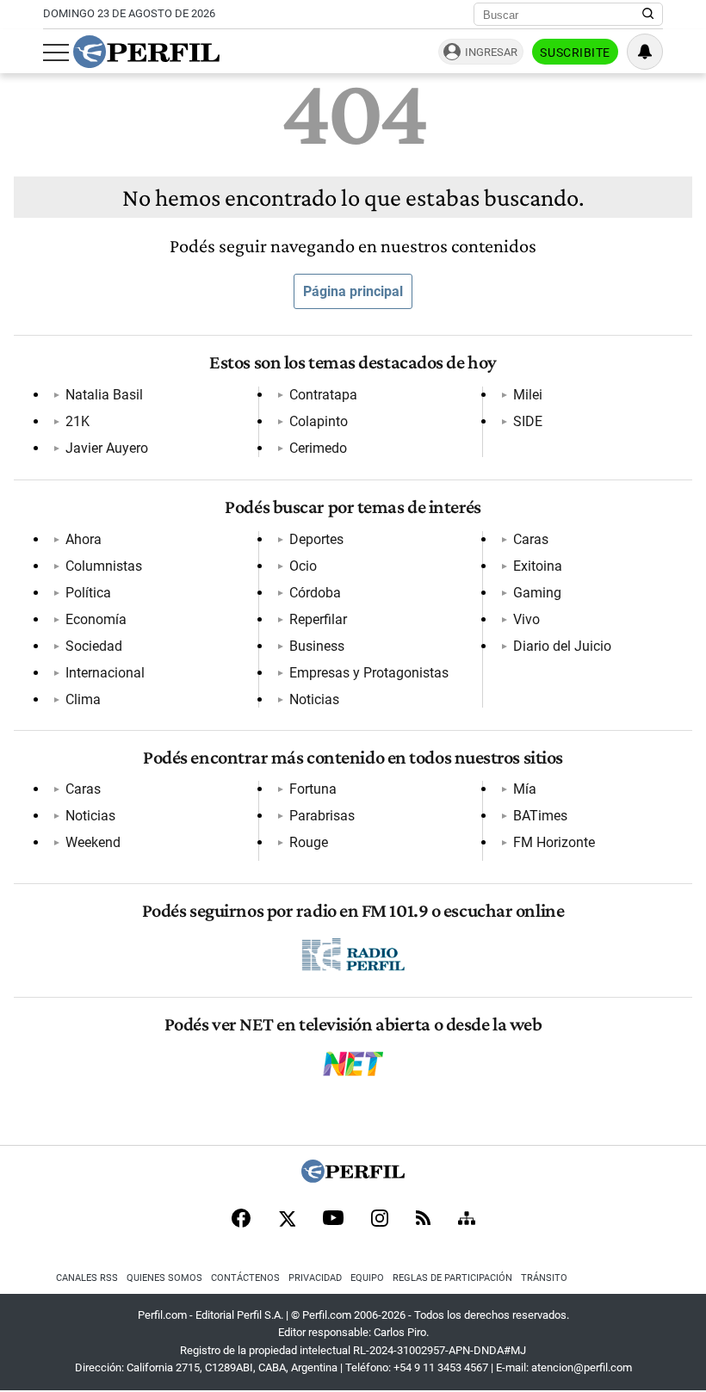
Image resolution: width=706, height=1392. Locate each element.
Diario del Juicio (562, 646)
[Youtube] (333, 1219)
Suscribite (575, 52)
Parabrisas (322, 815)
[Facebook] (241, 1220)
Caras (530, 539)
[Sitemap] (466, 1219)
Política (88, 593)
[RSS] (423, 1219)
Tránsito (544, 1278)
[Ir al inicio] (146, 51)
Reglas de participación (452, 1278)
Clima (83, 699)
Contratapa (323, 395)
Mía (524, 789)
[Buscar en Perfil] (648, 14)
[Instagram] (379, 1219)
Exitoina (537, 566)
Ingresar (491, 52)
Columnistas (103, 566)
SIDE (527, 421)
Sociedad (93, 646)
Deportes (316, 539)
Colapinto (318, 421)
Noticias (314, 699)
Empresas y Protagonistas (369, 673)
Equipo (367, 1278)
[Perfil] (353, 1178)
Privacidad (315, 1278)
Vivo (526, 619)
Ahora (83, 539)
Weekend (93, 842)
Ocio (303, 566)
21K (77, 421)
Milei (527, 395)
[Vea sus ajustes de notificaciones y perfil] (645, 51)
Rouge (308, 842)
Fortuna (313, 789)
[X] (286, 1219)
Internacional (105, 673)
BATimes (540, 815)
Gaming (537, 593)
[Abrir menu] (56, 52)
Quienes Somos (164, 1278)
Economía (96, 619)
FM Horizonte (554, 842)
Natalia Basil (104, 395)
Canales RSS (87, 1278)
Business (316, 646)
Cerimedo (318, 448)
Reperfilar (318, 619)
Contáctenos (245, 1278)
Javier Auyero (106, 448)
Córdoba (315, 593)
